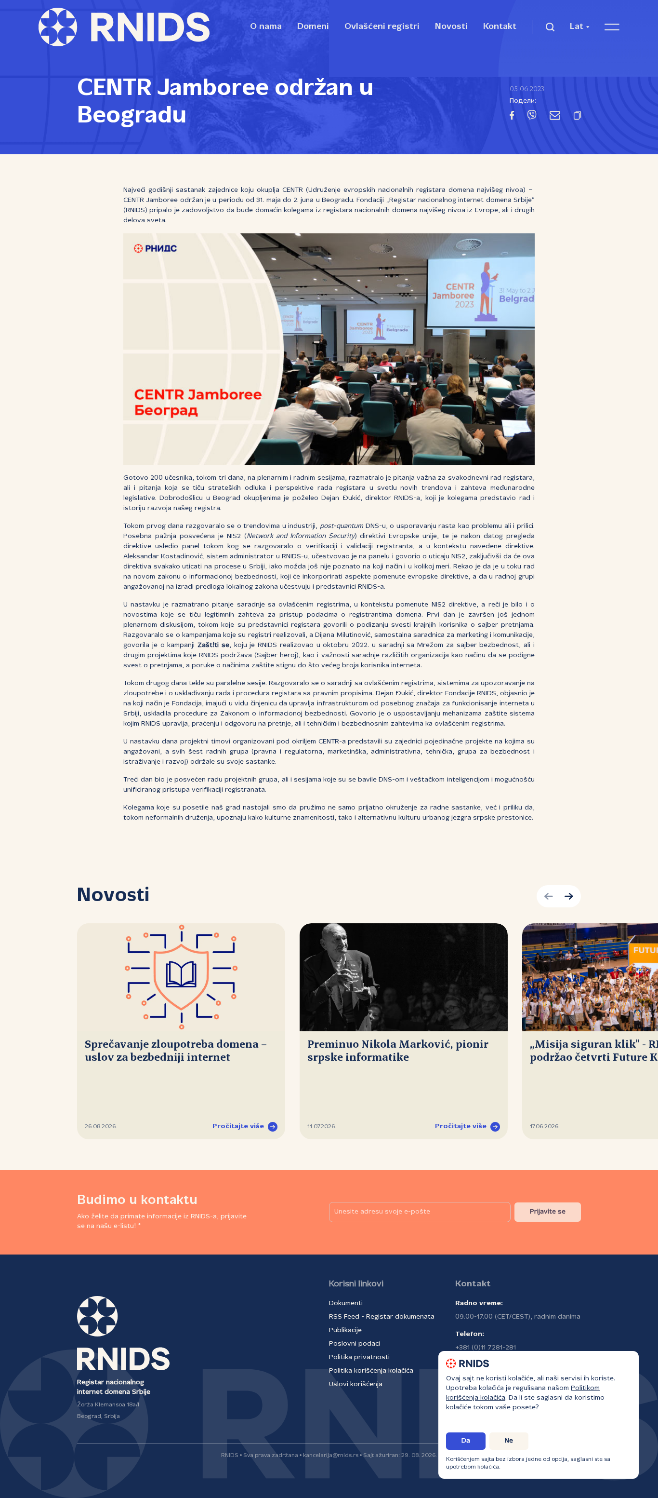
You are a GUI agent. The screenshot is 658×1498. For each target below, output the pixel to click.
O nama (266, 27)
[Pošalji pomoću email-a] (555, 117)
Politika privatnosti (359, 1357)
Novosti (451, 27)
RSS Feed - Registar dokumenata (381, 1317)
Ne (509, 1441)
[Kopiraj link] (577, 117)
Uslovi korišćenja (355, 1384)
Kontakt (499, 27)
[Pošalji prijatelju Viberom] (531, 117)
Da (465, 1441)
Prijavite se (548, 1212)
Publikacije (345, 1330)
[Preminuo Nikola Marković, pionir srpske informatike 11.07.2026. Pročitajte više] (404, 977)
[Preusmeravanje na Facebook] (512, 117)
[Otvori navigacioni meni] (612, 27)
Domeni (313, 27)
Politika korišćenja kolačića (371, 1371)
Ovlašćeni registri (382, 27)
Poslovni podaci (354, 1344)
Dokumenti (346, 1303)
